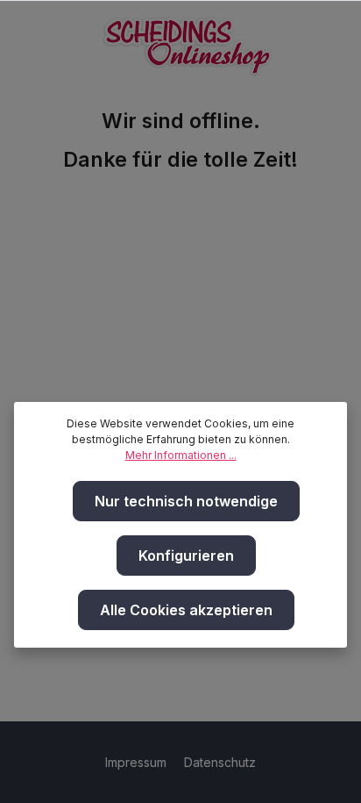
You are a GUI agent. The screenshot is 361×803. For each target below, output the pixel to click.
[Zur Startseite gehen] (187, 42)
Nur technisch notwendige (186, 501)
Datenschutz (220, 762)
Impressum (137, 762)
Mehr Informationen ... (181, 455)
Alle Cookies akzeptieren (186, 610)
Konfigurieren (186, 555)
